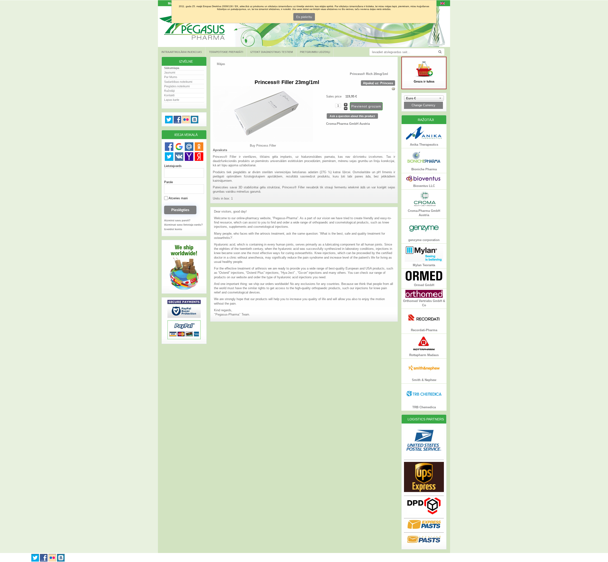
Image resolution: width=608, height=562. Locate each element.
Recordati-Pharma (424, 330)
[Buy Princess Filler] (263, 141)
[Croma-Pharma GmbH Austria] (424, 206)
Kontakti (169, 95)
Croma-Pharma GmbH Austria (348, 123)
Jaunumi (169, 72)
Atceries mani (178, 198)
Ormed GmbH (424, 285)
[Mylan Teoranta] (424, 261)
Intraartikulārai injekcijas (182, 52)
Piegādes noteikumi (177, 86)
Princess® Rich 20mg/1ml (369, 74)
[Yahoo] (189, 157)
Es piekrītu (304, 17)
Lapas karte (171, 100)
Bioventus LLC (424, 186)
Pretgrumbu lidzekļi (315, 52)
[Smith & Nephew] (424, 375)
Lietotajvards (173, 166)
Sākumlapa (171, 68)
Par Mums (170, 77)
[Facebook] (169, 147)
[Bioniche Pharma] (424, 165)
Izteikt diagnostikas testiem (271, 52)
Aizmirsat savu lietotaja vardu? (183, 224)
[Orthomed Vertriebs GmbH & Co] (424, 296)
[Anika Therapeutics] (424, 140)
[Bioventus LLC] (424, 181)
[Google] (179, 147)
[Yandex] (199, 157)
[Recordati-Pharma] (424, 326)
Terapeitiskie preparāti (226, 52)
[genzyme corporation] (424, 235)
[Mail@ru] (189, 147)
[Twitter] (169, 157)
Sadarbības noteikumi (178, 82)
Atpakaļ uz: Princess (378, 83)
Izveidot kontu (173, 229)
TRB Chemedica (424, 407)
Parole (168, 182)
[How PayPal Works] (184, 339)
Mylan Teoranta (424, 265)
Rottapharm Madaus (424, 355)
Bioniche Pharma (424, 169)
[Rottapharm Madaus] (424, 351)
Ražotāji (169, 91)
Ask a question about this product (352, 116)
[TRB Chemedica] (424, 403)
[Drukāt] (393, 89)
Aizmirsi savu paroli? (177, 220)
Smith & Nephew (424, 380)
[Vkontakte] (179, 157)
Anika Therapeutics (424, 144)
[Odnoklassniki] (199, 147)
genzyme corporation (424, 240)
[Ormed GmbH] (424, 280)
